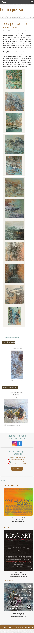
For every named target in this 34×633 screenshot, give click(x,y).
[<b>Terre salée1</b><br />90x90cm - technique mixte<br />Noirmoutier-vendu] (14, 273)
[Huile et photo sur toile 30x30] (14, 187)
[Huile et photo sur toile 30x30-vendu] (14, 101)
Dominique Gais (12, 9)
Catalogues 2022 (26, 627)
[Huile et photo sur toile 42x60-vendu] (14, 316)
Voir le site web (19, 523)
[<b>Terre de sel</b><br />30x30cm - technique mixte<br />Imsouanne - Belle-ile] (14, 251)
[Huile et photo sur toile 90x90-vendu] (14, 294)
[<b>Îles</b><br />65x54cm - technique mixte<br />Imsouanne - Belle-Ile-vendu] (14, 80)
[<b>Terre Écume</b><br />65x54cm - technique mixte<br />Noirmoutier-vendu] (14, 122)
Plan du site (16, 627)
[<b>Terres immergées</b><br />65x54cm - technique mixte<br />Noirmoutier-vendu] (14, 165)
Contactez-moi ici (17, 469)
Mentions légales (7, 627)
